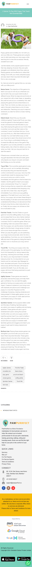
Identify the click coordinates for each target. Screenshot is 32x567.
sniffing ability (19, 378)
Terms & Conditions (8, 462)
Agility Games (7, 368)
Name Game (18, 371)
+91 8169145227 (11, 479)
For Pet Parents (7, 457)
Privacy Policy (6, 464)
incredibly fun (7, 371)
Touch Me (19, 381)
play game (6, 374)
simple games (7, 378)
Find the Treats (19, 368)
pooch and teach (18, 374)
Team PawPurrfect (12, 26)
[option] (16, 38)
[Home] (10, 6)
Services (4, 452)
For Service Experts (8, 459)
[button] (28, 563)
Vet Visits (5, 384)
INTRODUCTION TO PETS (10, 410)
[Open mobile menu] (28, 4)
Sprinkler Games (7, 381)
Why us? (4, 455)
